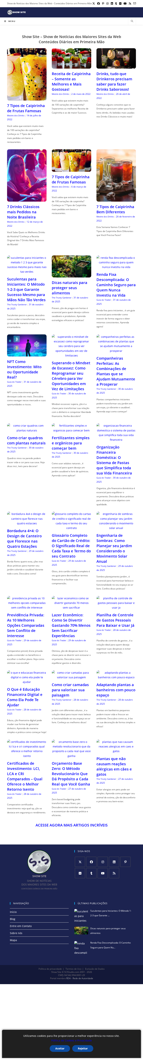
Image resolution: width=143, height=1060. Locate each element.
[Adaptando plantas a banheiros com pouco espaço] (116, 677)
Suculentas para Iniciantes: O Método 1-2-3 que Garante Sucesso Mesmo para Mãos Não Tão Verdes (26, 289)
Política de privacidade (50, 968)
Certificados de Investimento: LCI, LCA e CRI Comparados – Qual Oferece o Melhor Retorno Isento (24, 776)
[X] (80, 862)
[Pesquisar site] (132, 21)
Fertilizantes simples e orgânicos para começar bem (71, 443)
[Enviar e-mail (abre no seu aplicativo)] (134, 3)
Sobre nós (16, 933)
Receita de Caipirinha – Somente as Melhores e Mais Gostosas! (71, 81)
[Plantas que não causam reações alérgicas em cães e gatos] (116, 751)
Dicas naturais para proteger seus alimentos (69, 287)
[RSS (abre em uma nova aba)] (130, 3)
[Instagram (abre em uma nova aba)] (107, 3)
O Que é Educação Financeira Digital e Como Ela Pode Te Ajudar (24, 697)
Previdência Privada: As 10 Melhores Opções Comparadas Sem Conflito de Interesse (25, 625)
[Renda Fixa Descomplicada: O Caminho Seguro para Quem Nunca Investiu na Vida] (116, 267)
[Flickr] (80, 873)
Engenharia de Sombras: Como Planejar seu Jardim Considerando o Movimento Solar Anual (114, 548)
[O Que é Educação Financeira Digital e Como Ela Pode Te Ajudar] (27, 682)
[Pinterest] (125, 862)
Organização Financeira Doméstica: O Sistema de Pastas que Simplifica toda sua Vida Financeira (114, 460)
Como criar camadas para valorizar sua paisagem (70, 690)
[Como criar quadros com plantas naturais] (27, 430)
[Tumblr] (91, 873)
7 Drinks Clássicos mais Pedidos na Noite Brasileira (23, 212)
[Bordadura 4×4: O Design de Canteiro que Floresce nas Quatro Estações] (27, 523)
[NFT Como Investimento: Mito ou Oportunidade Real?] (27, 354)
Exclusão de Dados (95, 968)
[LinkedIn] (114, 862)
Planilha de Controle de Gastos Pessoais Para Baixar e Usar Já (115, 620)
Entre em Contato (21, 926)
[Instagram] (103, 862)
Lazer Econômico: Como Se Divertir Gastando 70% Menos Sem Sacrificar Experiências (71, 625)
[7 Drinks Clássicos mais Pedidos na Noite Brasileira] (27, 199)
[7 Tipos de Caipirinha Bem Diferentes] (116, 199)
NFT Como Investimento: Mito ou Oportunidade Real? (24, 369)
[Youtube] (103, 873)
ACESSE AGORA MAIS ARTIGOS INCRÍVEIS (72, 825)
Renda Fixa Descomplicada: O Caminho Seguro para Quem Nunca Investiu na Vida (116, 285)
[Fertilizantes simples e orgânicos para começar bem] (71, 430)
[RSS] (114, 873)
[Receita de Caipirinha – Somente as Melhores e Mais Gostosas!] (71, 66)
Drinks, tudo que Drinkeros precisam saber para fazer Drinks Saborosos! (114, 81)
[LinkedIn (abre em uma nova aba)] (112, 3)
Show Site (56, 972)
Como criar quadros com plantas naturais (26, 440)
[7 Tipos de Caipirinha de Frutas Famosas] (27, 98)
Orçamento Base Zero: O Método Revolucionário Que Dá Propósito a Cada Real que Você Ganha (71, 774)
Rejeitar (83, 1048)
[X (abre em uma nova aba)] (93, 3)
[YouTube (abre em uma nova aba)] (125, 3)
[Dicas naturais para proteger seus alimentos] (71, 275)
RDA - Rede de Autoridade (79, 978)
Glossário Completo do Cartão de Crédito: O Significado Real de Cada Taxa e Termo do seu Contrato (71, 546)
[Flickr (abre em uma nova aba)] (120, 3)
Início (13, 912)
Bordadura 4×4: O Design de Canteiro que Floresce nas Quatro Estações (24, 538)
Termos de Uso (73, 968)
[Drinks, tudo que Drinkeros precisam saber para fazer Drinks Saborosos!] (116, 66)
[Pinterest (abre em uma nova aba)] (103, 3)
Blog (12, 919)
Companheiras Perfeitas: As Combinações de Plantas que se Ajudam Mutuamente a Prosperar (115, 371)
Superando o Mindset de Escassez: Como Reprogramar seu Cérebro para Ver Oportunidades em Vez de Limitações (71, 375)
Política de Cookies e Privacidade (71, 1040)
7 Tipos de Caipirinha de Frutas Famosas (26, 108)
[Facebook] (91, 862)
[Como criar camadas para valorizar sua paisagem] (71, 677)
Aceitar (59, 1048)
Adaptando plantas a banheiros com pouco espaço (115, 690)
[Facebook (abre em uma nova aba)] (98, 3)
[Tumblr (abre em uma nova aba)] (116, 3)
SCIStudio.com (71, 972)
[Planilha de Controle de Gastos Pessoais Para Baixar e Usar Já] (116, 607)
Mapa (13, 940)
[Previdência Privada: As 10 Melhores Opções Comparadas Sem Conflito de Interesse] (27, 607)
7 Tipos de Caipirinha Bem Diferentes (115, 209)
